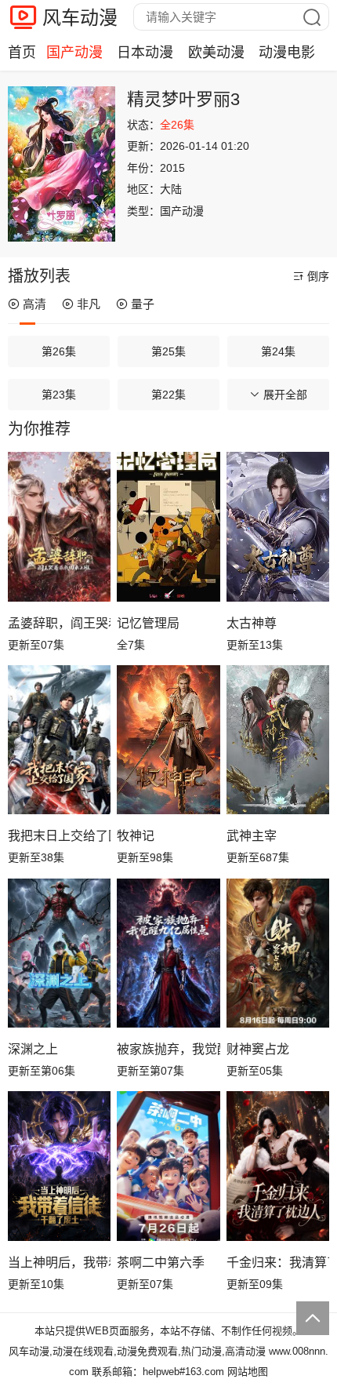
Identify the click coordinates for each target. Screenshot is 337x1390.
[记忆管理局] (168, 526)
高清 (34, 304)
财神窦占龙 (257, 1049)
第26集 (59, 351)
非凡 (88, 304)
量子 (142, 304)
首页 (22, 52)
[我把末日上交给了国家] (59, 739)
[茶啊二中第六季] (168, 1165)
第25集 (168, 351)
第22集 (168, 394)
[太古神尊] (277, 526)
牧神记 (135, 835)
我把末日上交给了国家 (59, 835)
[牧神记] (168, 739)
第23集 (59, 394)
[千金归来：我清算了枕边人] (277, 1165)
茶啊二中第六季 (161, 1262)
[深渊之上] (59, 953)
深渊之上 (33, 1049)
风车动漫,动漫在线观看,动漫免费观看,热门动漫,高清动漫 (137, 1351)
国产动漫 (74, 52)
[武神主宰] (277, 739)
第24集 (278, 351)
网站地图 (247, 1371)
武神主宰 (251, 835)
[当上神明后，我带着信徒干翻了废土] (59, 1165)
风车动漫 (80, 17)
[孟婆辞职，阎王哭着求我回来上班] (59, 526)
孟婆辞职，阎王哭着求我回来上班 (59, 623)
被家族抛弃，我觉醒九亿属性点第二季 (168, 1049)
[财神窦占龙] (277, 953)
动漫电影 (287, 52)
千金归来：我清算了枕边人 (277, 1262)
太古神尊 (251, 623)
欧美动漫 (216, 52)
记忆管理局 (148, 623)
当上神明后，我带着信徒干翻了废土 (59, 1262)
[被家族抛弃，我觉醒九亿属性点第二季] (168, 953)
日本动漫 (145, 52)
